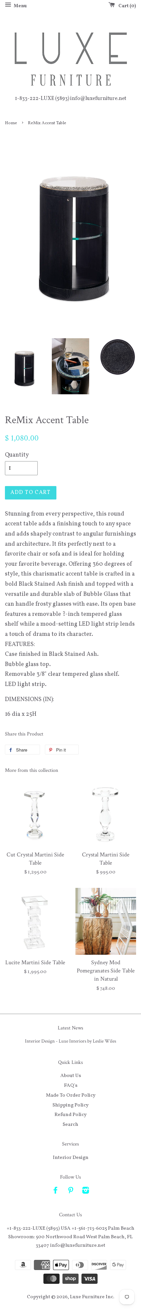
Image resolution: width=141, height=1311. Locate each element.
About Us (70, 1075)
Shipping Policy (70, 1105)
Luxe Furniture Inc (91, 1297)
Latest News (70, 1028)
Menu (20, 6)
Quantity (17, 455)
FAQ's (70, 1085)
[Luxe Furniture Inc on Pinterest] (70, 1191)
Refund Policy (70, 1114)
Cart (125, 6)
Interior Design (71, 1157)
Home (11, 123)
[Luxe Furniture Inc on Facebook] (55, 1191)
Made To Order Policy (70, 1095)
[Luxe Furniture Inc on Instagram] (85, 1191)
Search (70, 1124)
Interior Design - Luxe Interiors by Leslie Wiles (70, 1041)
